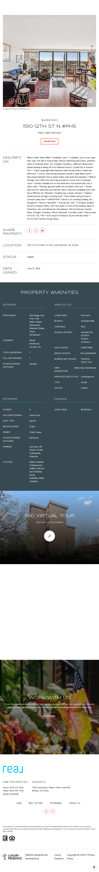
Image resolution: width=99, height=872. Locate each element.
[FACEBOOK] (46, 811)
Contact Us (74, 803)
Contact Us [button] (49, 716)
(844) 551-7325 (16, 790)
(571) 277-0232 (16, 787)
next (18, 101)
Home (19, 803)
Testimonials (56, 803)
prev (11, 101)
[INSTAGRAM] (52, 811)
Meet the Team (35, 803)
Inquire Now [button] (49, 141)
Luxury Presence (59, 857)
